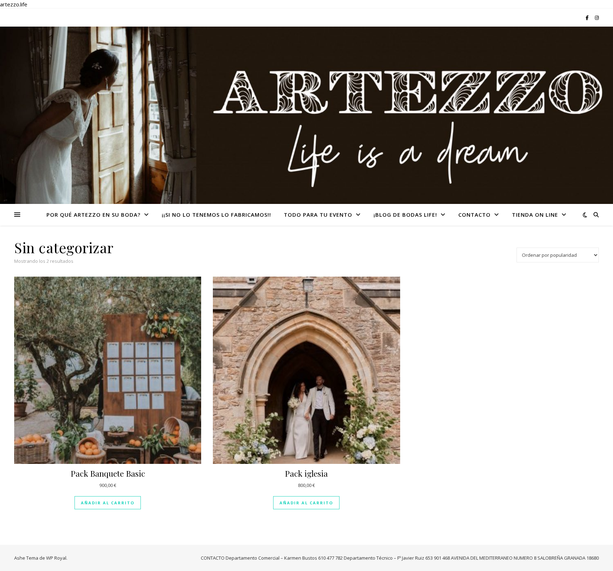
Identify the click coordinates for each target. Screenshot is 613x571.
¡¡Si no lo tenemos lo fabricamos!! (216, 214)
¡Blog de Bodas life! (405, 214)
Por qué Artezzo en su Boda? (93, 214)
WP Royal (56, 558)
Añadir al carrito (107, 502)
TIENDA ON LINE (535, 214)
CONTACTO (474, 214)
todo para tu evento (318, 214)
